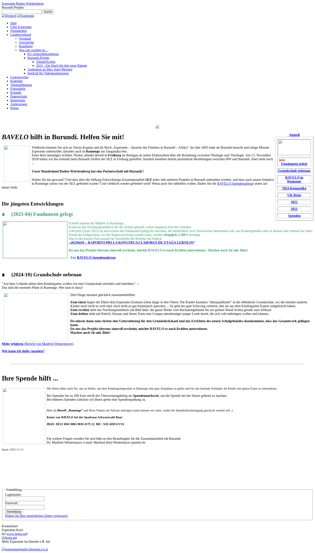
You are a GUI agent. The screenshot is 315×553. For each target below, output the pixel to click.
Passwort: (11, 503)
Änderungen (18, 104)
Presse (14, 108)
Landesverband (20, 34)
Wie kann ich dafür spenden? (23, 351)
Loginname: (13, 494)
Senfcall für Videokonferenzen (48, 73)
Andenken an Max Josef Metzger (49, 69)
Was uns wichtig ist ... (33, 50)
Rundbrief (26, 46)
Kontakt (15, 92)
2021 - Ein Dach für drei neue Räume (61, 65)
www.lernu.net (17, 534)
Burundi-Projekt (38, 58)
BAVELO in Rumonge (294, 179)
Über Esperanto (21, 27)
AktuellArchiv (46, 61)
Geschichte (26, 42)
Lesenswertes (19, 77)
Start (13, 23)
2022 (294, 202)
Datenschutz (18, 96)
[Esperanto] (25, 16)
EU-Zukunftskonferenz (43, 54)
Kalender (16, 81)
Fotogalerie (18, 89)
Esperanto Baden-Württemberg (23, 3)
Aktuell (294, 135)
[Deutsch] (9, 16)
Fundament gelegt (294, 164)
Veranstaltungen (21, 85)
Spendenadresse (243, 183)
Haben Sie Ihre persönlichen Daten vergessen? (36, 516)
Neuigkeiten (18, 31)
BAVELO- (224, 183)
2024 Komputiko (294, 188)
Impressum (17, 100)
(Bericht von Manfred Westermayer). (38, 344)
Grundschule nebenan (294, 170)
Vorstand (25, 38)
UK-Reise (294, 195)
